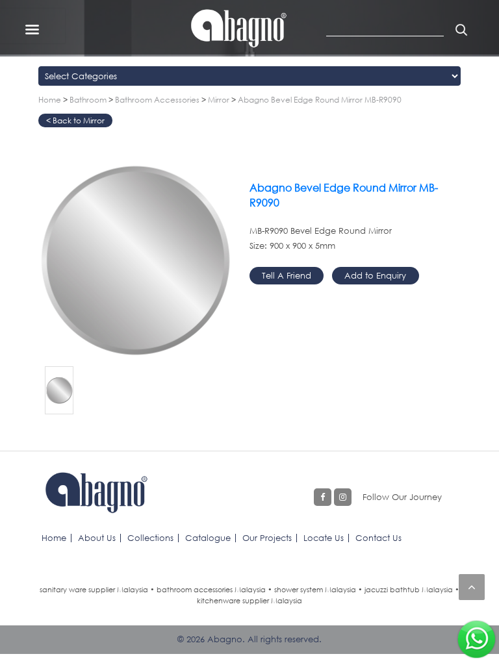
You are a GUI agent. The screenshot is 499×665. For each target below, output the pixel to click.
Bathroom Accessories (157, 100)
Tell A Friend (286, 275)
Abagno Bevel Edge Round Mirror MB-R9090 (320, 100)
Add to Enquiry (375, 275)
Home (49, 100)
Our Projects (267, 538)
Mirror (218, 100)
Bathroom (88, 100)
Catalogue (208, 538)
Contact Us (378, 538)
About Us (97, 538)
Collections (150, 538)
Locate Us (323, 538)
